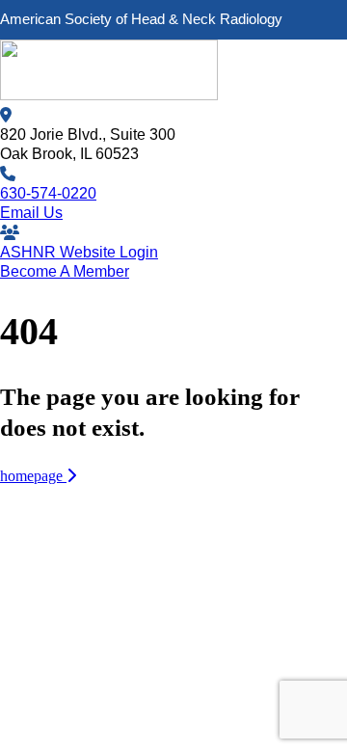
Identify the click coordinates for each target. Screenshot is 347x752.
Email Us (31, 212)
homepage (33, 476)
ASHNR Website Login (79, 252)
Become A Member (64, 271)
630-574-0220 (48, 193)
